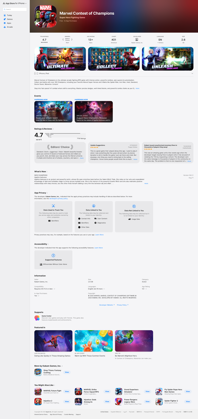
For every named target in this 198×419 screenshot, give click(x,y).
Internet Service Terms (41, 414)
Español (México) (116, 411)
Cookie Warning (68, 414)
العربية (125, 411)
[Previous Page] (32, 58)
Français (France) (149, 411)
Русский (131, 411)
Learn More (99, 235)
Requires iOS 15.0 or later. (43, 289)
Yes (35, 296)
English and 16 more (95, 289)
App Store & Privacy (56, 414)
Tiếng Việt (178, 411)
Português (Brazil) (167, 411)
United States (104, 411)
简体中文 (139, 411)
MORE (82, 158)
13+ (143, 289)
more (137, 88)
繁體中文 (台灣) (188, 411)
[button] (15, 15)
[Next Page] (195, 58)
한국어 (158, 411)
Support (78, 414)
